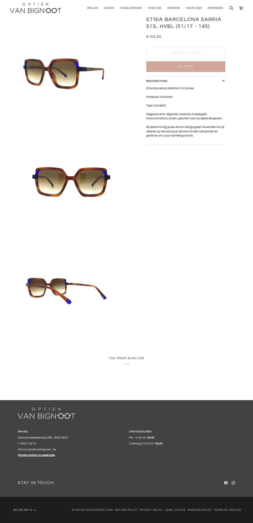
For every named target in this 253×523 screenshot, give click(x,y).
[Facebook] (226, 483)
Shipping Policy (200, 510)
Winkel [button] (23, 431)
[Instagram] (233, 483)
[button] (92, 8)
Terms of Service (227, 510)
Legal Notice (175, 510)
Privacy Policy (151, 510)
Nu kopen (185, 66)
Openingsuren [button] (140, 431)
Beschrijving (156, 81)
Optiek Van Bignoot (90, 510)
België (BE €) (22, 510)
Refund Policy (126, 510)
